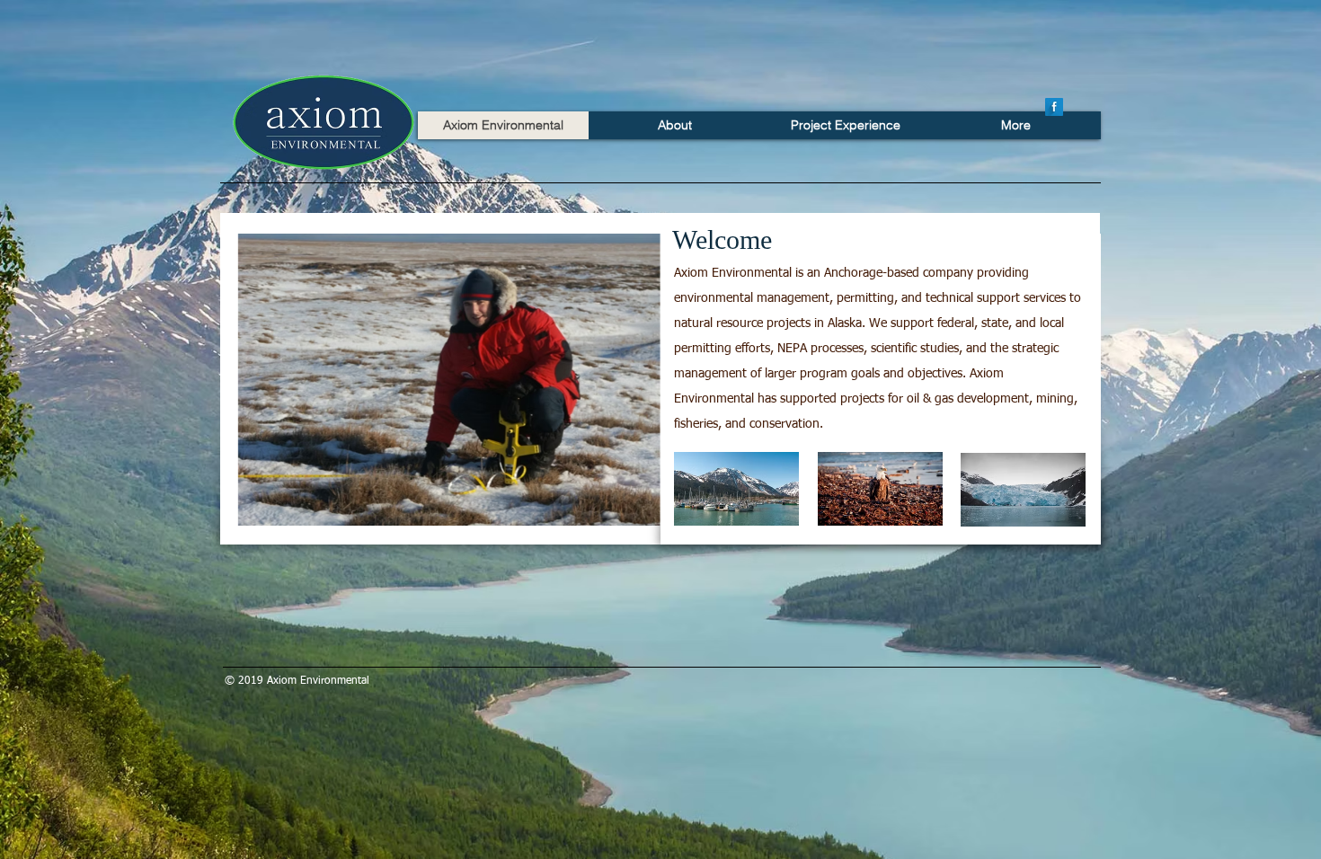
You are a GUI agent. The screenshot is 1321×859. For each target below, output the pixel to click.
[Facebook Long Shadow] (1054, 107)
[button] (448, 380)
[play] (623, 510)
